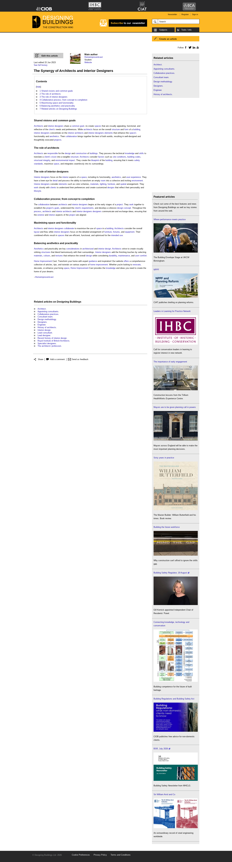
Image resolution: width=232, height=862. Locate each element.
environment (137, 180)
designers (97, 211)
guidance (93, 261)
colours (47, 255)
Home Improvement (43, 261)
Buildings (75, 301)
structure (116, 129)
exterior (40, 215)
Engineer (41, 325)
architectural (88, 249)
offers (126, 261)
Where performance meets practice (170, 219)
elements (108, 133)
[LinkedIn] (193, 47)
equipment (129, 232)
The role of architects (46, 147)
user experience (133, 177)
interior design (104, 249)
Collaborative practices (48, 314)
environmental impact (65, 160)
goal (82, 126)
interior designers (55, 126)
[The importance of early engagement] (176, 389)
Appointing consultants (48, 311)
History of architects (47, 327)
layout (36, 232)
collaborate (69, 228)
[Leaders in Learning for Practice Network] (176, 344)
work (36, 187)
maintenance (124, 255)
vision (54, 157)
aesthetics (54, 136)
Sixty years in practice (164, 457)
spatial (123, 184)
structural (38, 160)
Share (40, 359)
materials (94, 184)
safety (137, 160)
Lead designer (44, 335)
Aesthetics (39, 249)
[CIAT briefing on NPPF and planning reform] (176, 297)
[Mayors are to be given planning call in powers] (176, 440)
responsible (52, 153)
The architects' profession (49, 346)
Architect (42, 309)
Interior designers (42, 177)
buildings (94, 153)
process (55, 199)
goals (72, 120)
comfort (143, 255)
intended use (117, 235)
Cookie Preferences (81, 855)
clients (53, 187)
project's (50, 208)
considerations (73, 249)
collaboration (71, 136)
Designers (42, 322)
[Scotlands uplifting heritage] (176, 827)
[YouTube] (197, 47)
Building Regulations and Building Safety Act (174, 699)
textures (59, 255)
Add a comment (57, 359)
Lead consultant (45, 333)
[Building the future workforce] (176, 555)
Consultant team (45, 317)
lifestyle (37, 191)
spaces (98, 126)
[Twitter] (189, 47)
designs (110, 187)
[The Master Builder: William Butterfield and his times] (176, 509)
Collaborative (42, 199)
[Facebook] (185, 47)
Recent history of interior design (52, 338)
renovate (137, 264)
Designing (63, 301)
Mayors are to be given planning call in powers (175, 407)
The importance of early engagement (170, 362)
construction (81, 153)
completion (88, 199)
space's (132, 133)
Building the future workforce (167, 527)
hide (38, 87)
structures (45, 252)
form (126, 129)
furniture (111, 184)
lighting (103, 184)
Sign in (195, 14)
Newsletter (172, 14)
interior (71, 133)
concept (73, 199)
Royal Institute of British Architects (53, 341)
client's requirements (84, 208)
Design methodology (47, 319)
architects (87, 129)
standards (38, 164)
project (120, 204)
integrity (46, 160)
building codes (133, 157)
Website (88, 62)
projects (57, 140)
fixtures (116, 232)
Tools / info (186, 30)
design (68, 153)
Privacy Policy (100, 855)
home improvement (99, 264)
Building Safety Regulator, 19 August (170, 573)
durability (113, 255)
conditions (121, 157)
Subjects (163, 30)
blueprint (95, 160)
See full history (41, 65)
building (136, 129)
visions (47, 120)
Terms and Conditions (121, 855)
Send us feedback (80, 359)
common (63, 120)
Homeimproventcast (93, 57)
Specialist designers (47, 343)
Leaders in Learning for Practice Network (172, 311)
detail (55, 180)
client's (52, 129)
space (56, 164)
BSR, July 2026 (161, 748)
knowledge (129, 153)
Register (185, 14)
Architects (38, 126)
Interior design (44, 330)
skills (141, 153)
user (137, 255)
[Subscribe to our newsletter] (123, 26)
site (114, 157)
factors (101, 157)
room (103, 180)
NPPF (156, 269)
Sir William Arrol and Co (164, 794)
